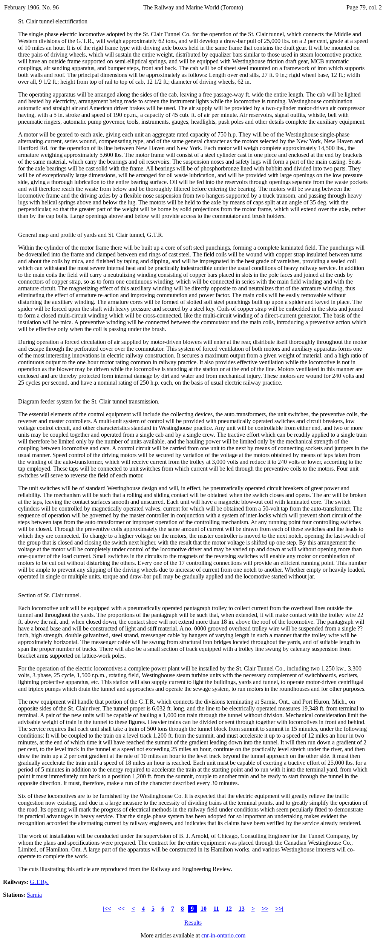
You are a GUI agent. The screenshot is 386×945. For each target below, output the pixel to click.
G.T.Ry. (39, 882)
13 (242, 908)
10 (204, 908)
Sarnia (34, 894)
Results (193, 922)
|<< (107, 908)
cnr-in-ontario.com (223, 935)
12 (229, 908)
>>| (279, 908)
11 (216, 908)
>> (265, 908)
